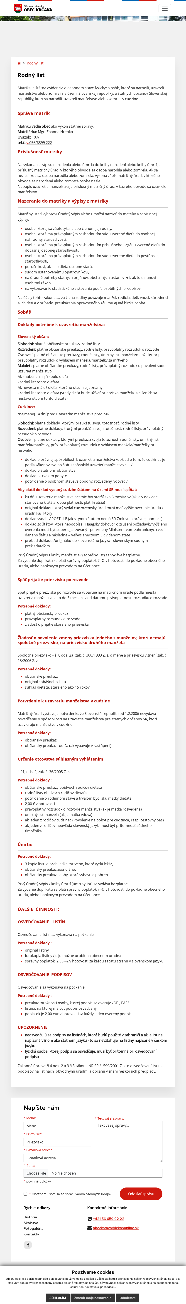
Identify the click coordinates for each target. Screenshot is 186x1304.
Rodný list (35, 63)
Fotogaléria (33, 1228)
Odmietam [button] (128, 1298)
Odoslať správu (141, 1193)
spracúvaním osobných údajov (88, 1194)
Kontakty (31, 1234)
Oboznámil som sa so (70, 1194)
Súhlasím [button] (57, 1298)
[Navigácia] (165, 8)
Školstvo (31, 1223)
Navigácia (25, 8)
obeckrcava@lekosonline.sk (116, 1228)
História (30, 1217)
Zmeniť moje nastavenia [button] (92, 1298)
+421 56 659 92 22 (108, 1219)
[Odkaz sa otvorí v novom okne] (28, 1245)
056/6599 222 (40, 142)
